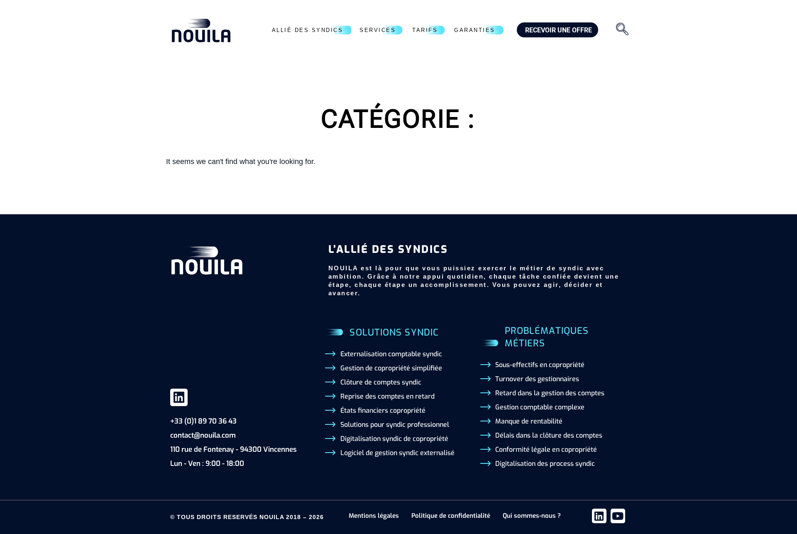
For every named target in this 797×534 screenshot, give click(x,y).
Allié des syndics (307, 30)
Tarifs (425, 30)
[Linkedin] (179, 397)
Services (377, 30)
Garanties (474, 30)
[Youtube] (618, 516)
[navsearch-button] (622, 30)
